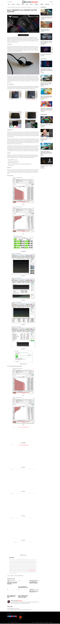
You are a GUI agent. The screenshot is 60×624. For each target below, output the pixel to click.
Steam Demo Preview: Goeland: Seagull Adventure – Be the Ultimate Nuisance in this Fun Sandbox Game (46, 97)
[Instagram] (12, 616)
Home (8, 7)
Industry (31, 4)
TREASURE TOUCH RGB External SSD (18, 575)
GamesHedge (12, 622)
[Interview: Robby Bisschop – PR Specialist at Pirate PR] (47, 161)
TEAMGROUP (11, 575)
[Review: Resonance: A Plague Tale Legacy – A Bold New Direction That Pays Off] (46, 12)
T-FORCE (8, 575)
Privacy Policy (37, 622)
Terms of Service (51, 622)
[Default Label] (14, 616)
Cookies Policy (46, 622)
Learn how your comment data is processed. (25, 609)
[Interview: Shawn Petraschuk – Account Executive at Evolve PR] (47, 133)
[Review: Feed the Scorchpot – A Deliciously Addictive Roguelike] (46, 24)
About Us (33, 622)
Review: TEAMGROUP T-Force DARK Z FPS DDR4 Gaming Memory (11, 596)
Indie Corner (47, 4)
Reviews (22, 4)
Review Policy (41, 622)
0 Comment (18, 13)
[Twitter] (10, 616)
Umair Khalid (8, 13)
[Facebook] (8, 616)
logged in (12, 608)
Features (13, 4)
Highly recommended (32, 570)
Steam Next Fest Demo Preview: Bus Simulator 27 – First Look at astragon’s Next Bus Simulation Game (46, 83)
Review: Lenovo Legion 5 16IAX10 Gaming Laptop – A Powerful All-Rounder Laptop (12, 583)
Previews (18, 4)
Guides (27, 4)
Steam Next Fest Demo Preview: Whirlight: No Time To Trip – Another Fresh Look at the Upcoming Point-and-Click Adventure (47, 109)
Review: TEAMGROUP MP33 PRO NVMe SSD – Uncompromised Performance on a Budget (23, 596)
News (9, 4)
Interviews (36, 4)
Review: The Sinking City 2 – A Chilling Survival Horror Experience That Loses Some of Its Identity (46, 42)
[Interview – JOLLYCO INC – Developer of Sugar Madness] (47, 119)
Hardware (41, 4)
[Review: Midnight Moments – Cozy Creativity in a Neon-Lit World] (46, 50)
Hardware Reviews (12, 7)
